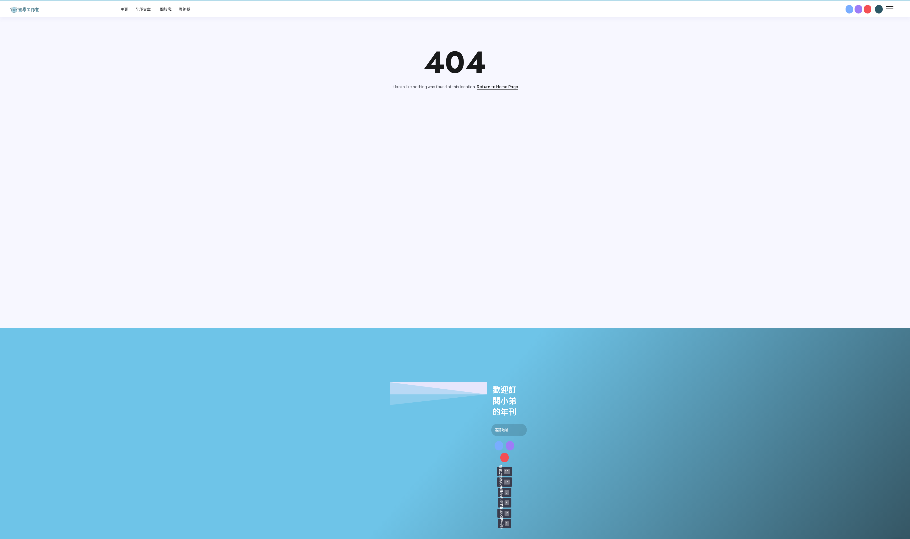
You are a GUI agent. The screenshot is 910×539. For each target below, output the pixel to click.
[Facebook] (849, 9)
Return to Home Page (497, 86)
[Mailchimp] (509, 430)
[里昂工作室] (24, 9)
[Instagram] (858, 9)
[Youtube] (868, 9)
